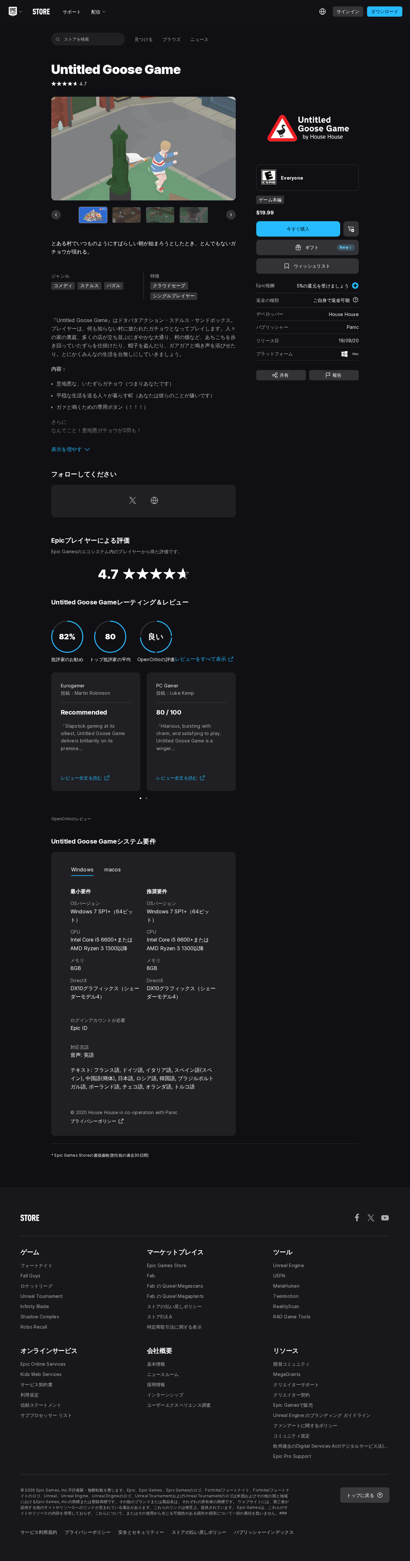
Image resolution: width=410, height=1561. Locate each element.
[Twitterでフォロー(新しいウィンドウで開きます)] (132, 501)
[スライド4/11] (193, 215)
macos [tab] (112, 869)
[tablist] (143, 869)
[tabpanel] (143, 940)
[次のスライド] (231, 215)
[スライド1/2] (140, 798)
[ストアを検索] (58, 39)
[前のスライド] (56, 215)
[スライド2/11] (126, 215)
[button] (143, 449)
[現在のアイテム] (93, 215)
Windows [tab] (82, 869)
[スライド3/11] (160, 215)
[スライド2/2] (146, 798)
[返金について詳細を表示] (355, 300)
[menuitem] (143, 39)
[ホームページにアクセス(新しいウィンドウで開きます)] (154, 501)
